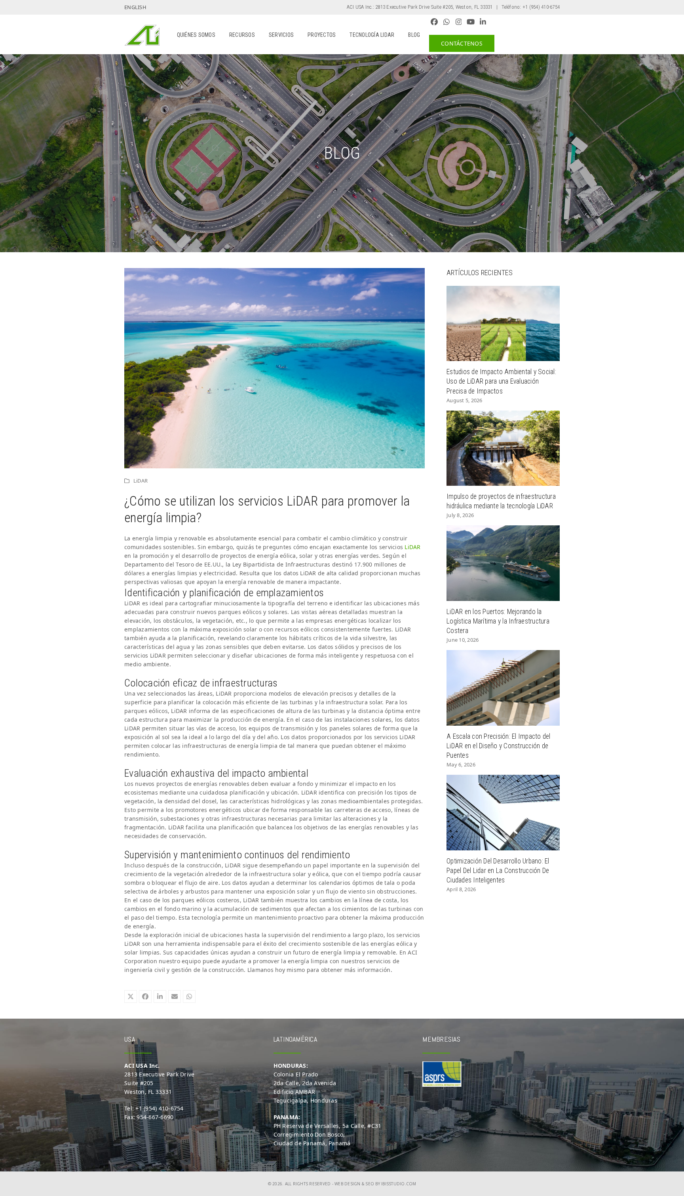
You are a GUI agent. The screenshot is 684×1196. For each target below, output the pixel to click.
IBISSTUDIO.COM (398, 1183)
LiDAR (140, 480)
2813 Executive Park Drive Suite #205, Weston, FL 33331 (434, 7)
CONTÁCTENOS (462, 43)
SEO (369, 1183)
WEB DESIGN (347, 1183)
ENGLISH (135, 7)
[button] (130, 996)
